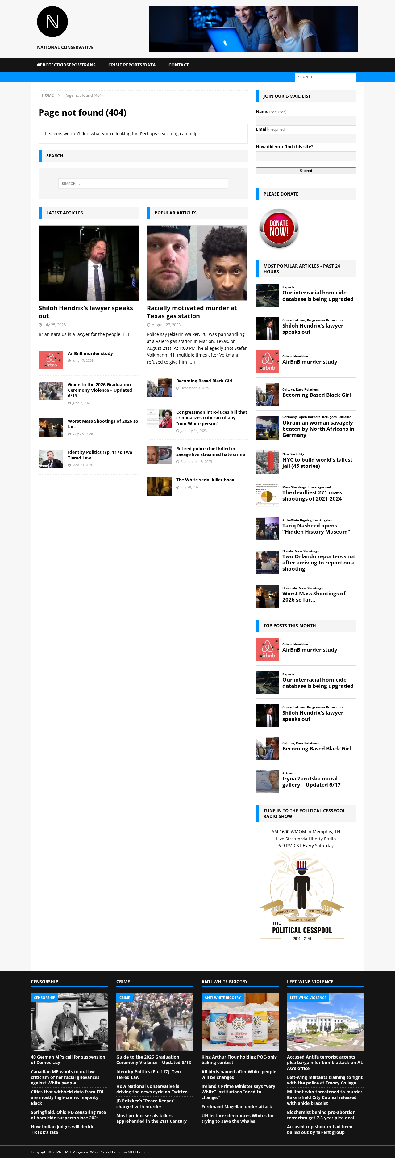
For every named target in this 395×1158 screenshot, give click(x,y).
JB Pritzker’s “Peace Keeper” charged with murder (145, 1103)
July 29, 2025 (190, 487)
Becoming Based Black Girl (204, 381)
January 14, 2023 (194, 430)
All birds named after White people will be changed (239, 1074)
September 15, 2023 (196, 461)
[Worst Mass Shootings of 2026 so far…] (51, 427)
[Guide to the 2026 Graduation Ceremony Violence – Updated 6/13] (51, 391)
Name (271, 111)
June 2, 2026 (81, 402)
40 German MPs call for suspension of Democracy (68, 1059)
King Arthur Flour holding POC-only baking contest (239, 1059)
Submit (306, 170)
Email (271, 129)
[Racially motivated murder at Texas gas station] (197, 263)
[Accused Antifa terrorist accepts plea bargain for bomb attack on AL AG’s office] (325, 1022)
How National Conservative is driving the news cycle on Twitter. (152, 1089)
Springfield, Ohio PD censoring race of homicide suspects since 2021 (68, 1115)
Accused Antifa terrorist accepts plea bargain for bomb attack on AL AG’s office (325, 1062)
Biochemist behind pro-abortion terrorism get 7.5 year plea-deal (321, 1115)
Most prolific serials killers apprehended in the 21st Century (151, 1118)
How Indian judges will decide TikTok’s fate (62, 1129)
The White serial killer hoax (205, 480)
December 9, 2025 (195, 388)
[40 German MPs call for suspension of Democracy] (69, 1022)
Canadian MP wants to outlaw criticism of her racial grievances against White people (65, 1077)
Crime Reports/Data (132, 65)
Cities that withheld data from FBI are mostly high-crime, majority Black (67, 1097)
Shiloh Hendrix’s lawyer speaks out (86, 312)
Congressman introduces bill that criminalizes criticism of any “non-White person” (211, 417)
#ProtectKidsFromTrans (66, 65)
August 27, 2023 (166, 325)
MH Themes (138, 1152)
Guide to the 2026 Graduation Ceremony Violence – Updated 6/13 (100, 390)
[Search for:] (325, 76)
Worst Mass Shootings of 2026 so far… (103, 423)
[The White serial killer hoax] (159, 486)
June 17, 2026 (82, 360)
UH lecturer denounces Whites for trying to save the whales (238, 1118)
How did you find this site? (284, 147)
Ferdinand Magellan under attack (237, 1106)
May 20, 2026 (82, 465)
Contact (178, 65)
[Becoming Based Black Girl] (159, 387)
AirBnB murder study (90, 353)
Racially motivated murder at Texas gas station (192, 312)
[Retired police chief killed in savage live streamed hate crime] (159, 455)
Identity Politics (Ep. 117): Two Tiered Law (100, 455)
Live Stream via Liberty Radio (306, 839)
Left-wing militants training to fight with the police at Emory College (325, 1080)
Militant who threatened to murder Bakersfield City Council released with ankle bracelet (324, 1097)
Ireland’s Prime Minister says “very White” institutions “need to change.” (238, 1091)
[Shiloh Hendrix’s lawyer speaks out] (89, 263)
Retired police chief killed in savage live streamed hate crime (210, 451)
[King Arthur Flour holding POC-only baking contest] (240, 1022)
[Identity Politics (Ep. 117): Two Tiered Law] (51, 459)
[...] (191, 362)
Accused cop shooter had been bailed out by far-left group (319, 1129)
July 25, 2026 (55, 325)
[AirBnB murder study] (51, 360)
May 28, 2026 (82, 433)
